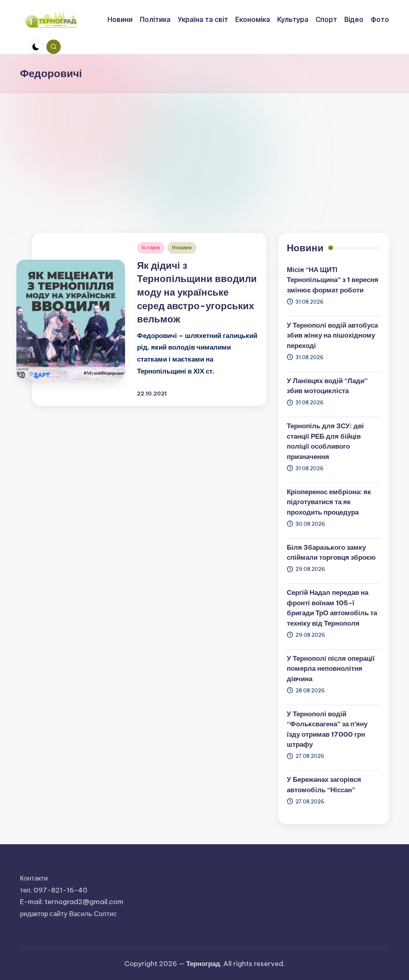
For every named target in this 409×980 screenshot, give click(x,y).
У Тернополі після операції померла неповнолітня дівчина (331, 668)
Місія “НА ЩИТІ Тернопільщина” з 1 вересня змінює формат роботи (332, 279)
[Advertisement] (204, 153)
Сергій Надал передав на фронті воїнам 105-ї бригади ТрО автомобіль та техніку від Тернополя (332, 608)
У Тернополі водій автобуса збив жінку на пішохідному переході (332, 335)
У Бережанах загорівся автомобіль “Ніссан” (324, 784)
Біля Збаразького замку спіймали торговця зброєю (331, 552)
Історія (151, 247)
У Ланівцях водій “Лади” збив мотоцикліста (327, 386)
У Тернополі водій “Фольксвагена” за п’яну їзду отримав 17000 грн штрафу (327, 729)
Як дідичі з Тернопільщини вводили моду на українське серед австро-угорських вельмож (197, 292)
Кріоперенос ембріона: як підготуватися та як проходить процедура (329, 502)
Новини (181, 247)
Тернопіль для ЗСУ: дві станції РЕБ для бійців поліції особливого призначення (325, 441)
